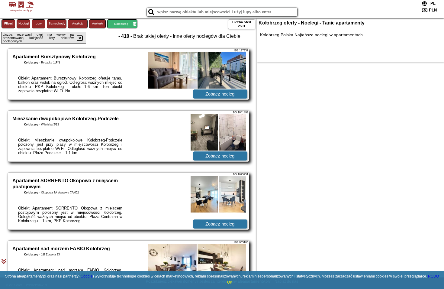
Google (87, 276)
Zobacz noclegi (220, 93)
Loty (39, 23)
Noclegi (23, 23)
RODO (433, 276)
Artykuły (97, 23)
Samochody (57, 23)
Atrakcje (77, 23)
